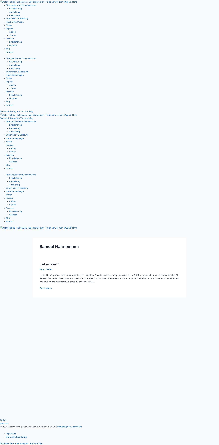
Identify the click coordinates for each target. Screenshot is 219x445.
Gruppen (13, 45)
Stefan (9, 25)
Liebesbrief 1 (49, 264)
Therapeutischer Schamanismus (21, 5)
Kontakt (9, 52)
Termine (10, 38)
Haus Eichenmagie (15, 22)
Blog (8, 48)
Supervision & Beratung (17, 18)
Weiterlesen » (46, 287)
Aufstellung (14, 12)
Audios (12, 32)
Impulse (9, 28)
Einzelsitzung (15, 8)
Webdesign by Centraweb (69, 426)
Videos (12, 35)
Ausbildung (14, 15)
